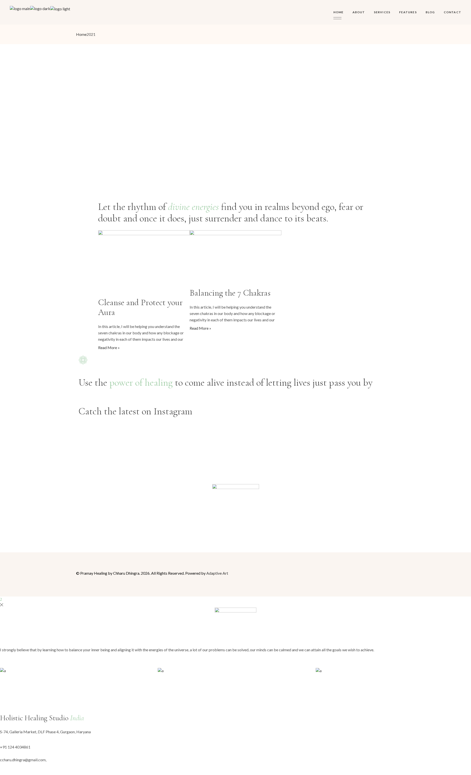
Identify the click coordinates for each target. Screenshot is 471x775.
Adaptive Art (217, 573)
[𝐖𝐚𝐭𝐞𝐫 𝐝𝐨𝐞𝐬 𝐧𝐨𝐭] (262, 425)
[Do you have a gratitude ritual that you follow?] (314, 425)
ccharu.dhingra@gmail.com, (23, 759)
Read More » (109, 347)
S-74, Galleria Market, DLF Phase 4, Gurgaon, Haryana (45, 731)
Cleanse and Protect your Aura (140, 307)
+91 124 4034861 (15, 747)
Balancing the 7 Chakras (230, 293)
